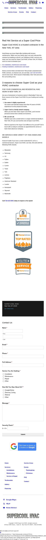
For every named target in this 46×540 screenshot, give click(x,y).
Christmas (29, 473)
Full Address (7, 362)
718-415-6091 (37, 73)
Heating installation (8, 67)
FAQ (27, 12)
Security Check (8, 425)
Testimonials (22, 8)
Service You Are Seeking (11, 371)
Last (4, 339)
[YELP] (6, 503)
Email (4, 344)
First (4, 333)
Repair (7, 379)
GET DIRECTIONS (9, 308)
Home (6, 8)
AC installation (6, 65)
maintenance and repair (19, 65)
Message (5, 403)
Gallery (31, 8)
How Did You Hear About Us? (12, 387)
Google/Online (9, 390)
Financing (39, 8)
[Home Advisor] (42, 2)
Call (31, 73)
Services (13, 8)
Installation (8, 374)
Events (21, 12)
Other (6, 381)
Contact (33, 12)
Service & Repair (12, 476)
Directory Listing (10, 392)
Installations (10, 470)
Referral (7, 395)
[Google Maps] (9, 499)
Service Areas (12, 12)
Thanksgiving (30, 470)
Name (4, 328)
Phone (5, 353)
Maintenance (9, 376)
